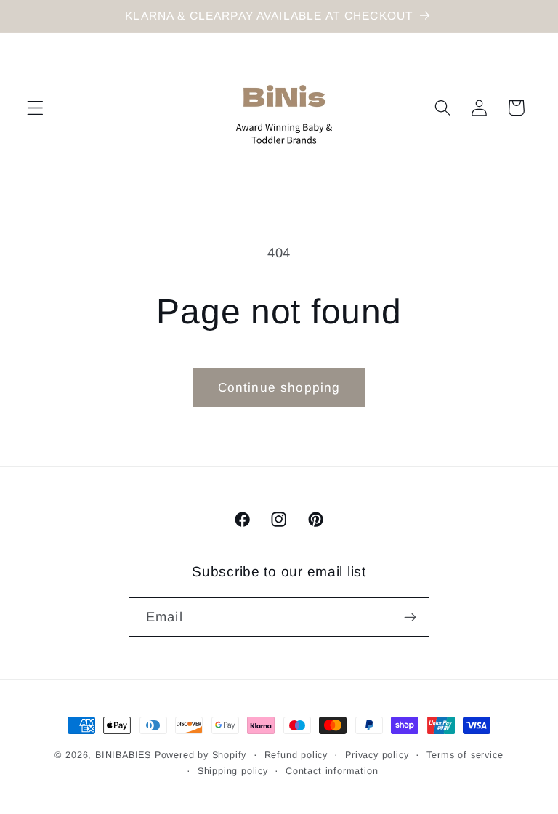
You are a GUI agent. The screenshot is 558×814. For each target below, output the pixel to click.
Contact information (332, 771)
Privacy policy (376, 755)
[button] (35, 107)
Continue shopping (279, 387)
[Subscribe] (410, 617)
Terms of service (465, 755)
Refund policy (296, 755)
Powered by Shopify (201, 755)
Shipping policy (233, 771)
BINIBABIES (123, 755)
